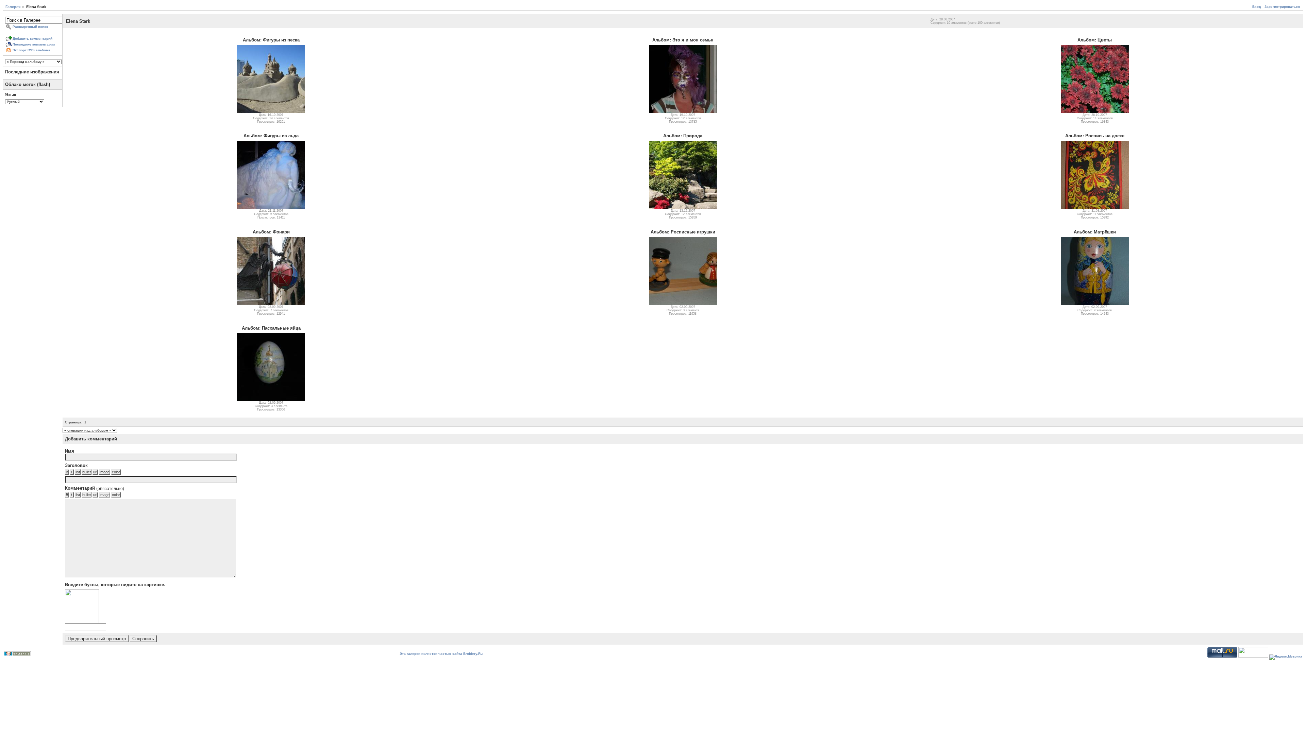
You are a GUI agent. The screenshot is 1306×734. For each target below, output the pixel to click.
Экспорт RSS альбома (31, 50)
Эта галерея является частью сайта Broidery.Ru (441, 654)
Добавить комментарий (32, 38)
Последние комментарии (34, 44)
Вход (1256, 6)
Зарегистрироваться (1282, 6)
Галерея (12, 7)
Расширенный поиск (30, 27)
